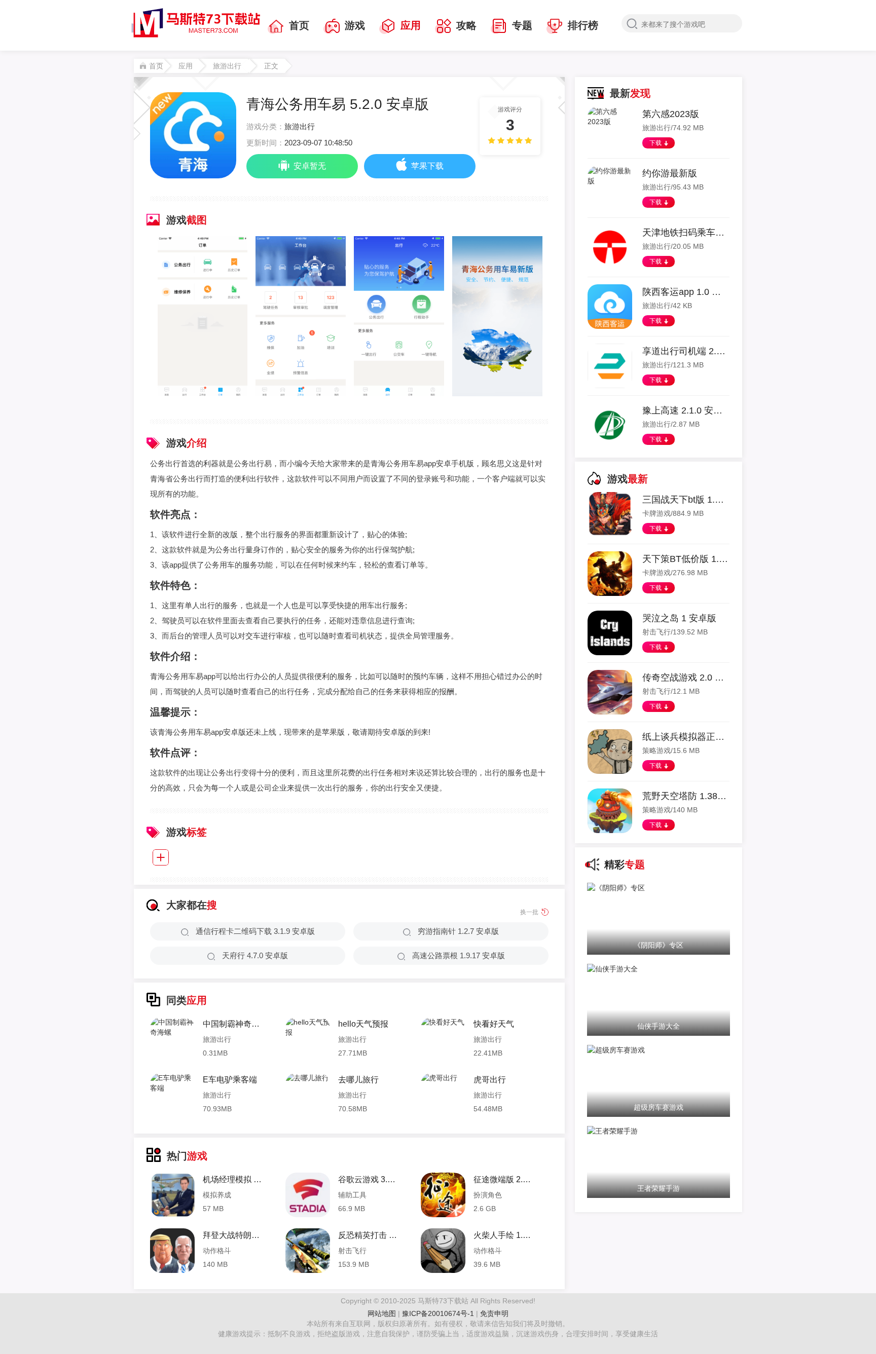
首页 (299, 25)
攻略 (466, 25)
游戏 (355, 25)
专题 (522, 25)
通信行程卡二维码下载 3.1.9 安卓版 (255, 931)
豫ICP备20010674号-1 (439, 1313)
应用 (410, 25)
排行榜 (583, 25)
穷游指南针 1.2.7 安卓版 (458, 931)
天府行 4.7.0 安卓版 (255, 955)
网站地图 (382, 1313)
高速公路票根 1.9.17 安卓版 (458, 955)
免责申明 (494, 1313)
